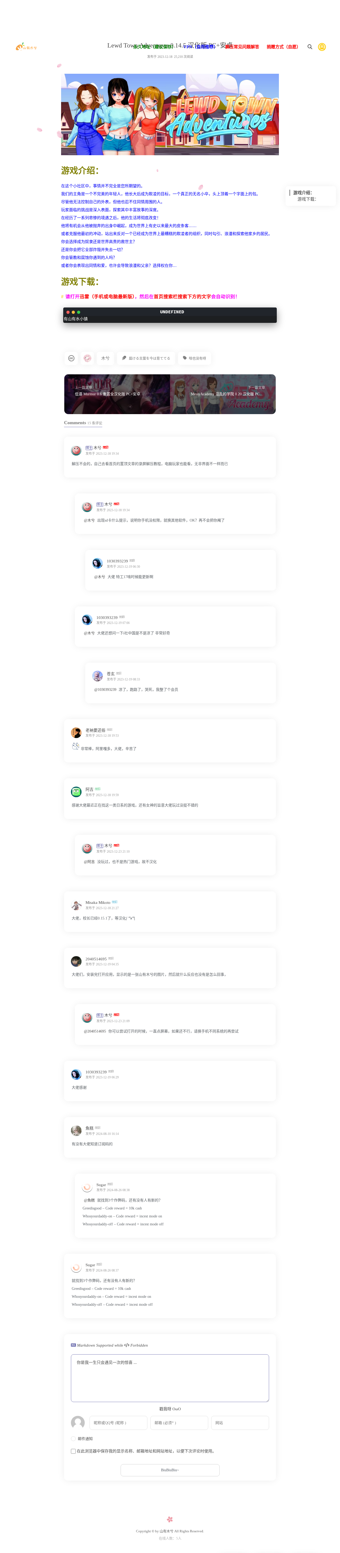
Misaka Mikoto (99, 902)
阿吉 (90, 789)
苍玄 (111, 674)
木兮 (105, 358)
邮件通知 (85, 1439)
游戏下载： (308, 199)
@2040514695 (95, 1031)
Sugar (101, 1184)
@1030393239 (105, 690)
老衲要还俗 (96, 730)
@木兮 (89, 520)
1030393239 (118, 561)
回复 (264, 453)
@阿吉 (89, 862)
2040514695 (97, 959)
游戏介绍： (303, 192)
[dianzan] (76, 749)
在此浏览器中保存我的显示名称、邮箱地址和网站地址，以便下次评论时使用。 (146, 1451)
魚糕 (90, 1128)
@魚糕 (89, 1200)
